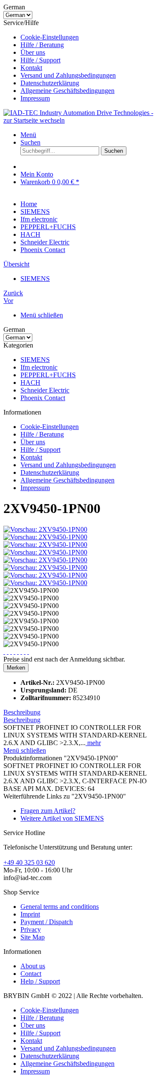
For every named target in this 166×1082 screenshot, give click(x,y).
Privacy (30, 929)
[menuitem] (91, 37)
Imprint (30, 914)
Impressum (35, 98)
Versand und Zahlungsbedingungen (68, 75)
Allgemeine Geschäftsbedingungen (67, 90)
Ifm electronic (38, 367)
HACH (30, 382)
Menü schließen (41, 315)
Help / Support (40, 981)
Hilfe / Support (40, 60)
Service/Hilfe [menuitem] (59, 60)
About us (32, 966)
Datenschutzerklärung (49, 83)
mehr (93, 742)
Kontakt (31, 67)
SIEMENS (35, 359)
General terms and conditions (59, 906)
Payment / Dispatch (46, 921)
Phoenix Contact (42, 397)
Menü (28, 134)
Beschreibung (21, 712)
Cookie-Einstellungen (49, 37)
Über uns (32, 52)
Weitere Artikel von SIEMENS (62, 818)
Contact (30, 973)
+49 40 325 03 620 (29, 862)
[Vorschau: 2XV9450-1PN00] (45, 529)
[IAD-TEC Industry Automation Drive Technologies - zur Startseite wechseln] (83, 120)
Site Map (32, 937)
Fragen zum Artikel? (47, 810)
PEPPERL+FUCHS (48, 374)
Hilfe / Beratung (42, 44)
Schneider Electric (44, 390)
